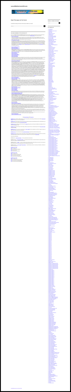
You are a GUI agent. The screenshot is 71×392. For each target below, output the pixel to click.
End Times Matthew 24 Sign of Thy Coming (54, 131)
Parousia (35, 75)
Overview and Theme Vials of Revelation (53, 222)
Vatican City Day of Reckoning (15, 48)
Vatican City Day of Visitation (15, 52)
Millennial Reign (32, 35)
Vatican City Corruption (15, 47)
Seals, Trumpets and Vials (51, 295)
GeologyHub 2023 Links (51, 172)
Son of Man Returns (51, 302)
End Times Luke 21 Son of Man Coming (53, 125)
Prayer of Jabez (50, 229)
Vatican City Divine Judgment (15, 54)
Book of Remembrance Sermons (52, 91)
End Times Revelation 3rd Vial (52, 142)
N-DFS (16, 147)
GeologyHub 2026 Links (51, 174)
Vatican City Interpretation (15, 77)
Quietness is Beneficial (51, 259)
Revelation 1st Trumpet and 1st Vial (53, 263)
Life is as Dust (50, 204)
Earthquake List (50, 116)
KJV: (11, 155)
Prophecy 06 (50, 237)
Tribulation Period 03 (51, 321)
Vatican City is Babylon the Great (16, 78)
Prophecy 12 (50, 242)
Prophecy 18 (50, 247)
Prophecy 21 (50, 250)
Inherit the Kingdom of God (52, 187)
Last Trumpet (50, 203)
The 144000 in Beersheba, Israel (52, 308)
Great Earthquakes (50, 181)
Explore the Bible (50, 159)
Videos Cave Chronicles (51, 359)
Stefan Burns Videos (51, 305)
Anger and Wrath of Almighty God (52, 44)
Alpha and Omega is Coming (52, 41)
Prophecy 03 (50, 234)
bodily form (20, 44)
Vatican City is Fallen (51, 347)
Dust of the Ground (50, 109)
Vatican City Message (14, 86)
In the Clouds (50, 185)
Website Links (50, 371)
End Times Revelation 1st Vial (52, 139)
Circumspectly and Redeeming (52, 98)
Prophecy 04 (50, 235)
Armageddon (50, 57)
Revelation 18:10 (13, 147)
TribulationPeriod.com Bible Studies (53, 326)
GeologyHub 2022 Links (51, 171)
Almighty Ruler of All (51, 40)
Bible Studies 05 (50, 71)
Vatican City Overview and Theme (16, 87)
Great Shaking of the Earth (51, 182)
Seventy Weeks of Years (51, 299)
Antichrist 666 (50, 46)
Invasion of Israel (50, 190)
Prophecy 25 (50, 253)
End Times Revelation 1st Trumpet (52, 138)
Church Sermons (50, 97)
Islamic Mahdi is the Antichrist (52, 194)
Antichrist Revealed (51, 51)
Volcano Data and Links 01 (51, 368)
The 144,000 (50, 307)
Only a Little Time (50, 216)
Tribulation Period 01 (51, 319)
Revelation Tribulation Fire (51, 289)
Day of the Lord (50, 103)
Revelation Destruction (51, 285)
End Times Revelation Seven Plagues (53, 153)
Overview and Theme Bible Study (52, 218)
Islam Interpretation (51, 192)
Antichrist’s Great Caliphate (52, 53)
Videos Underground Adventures (52, 363)
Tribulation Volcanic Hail (51, 324)
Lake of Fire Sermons (51, 200)
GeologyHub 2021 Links (51, 170)
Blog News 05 (50, 86)
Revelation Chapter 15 (51, 282)
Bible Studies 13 (50, 78)
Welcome (49, 373)
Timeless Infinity (50, 315)
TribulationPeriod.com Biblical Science (53, 327)
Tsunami (49, 331)
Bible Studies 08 (50, 74)
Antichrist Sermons (51, 52)
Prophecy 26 (50, 254)
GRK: (11, 148)
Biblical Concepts (50, 80)
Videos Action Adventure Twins (52, 357)
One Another (50, 215)
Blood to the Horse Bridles (51, 88)
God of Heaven (50, 177)
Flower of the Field (50, 165)
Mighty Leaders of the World (52, 208)
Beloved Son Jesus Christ (51, 66)
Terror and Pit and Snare (51, 306)
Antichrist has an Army (51, 48)
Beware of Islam (50, 67)
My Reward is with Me (51, 211)
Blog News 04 (50, 85)
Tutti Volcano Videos (51, 333)
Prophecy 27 (50, 255)
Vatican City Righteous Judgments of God (53, 352)
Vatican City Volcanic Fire (15, 113)
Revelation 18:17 (13, 152)
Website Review (50, 372)
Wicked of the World (51, 376)
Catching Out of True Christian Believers (53, 94)
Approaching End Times (51, 55)
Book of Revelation (50, 92)
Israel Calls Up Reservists (51, 195)
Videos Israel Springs (51, 360)
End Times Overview (51, 136)
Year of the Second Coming (52, 381)
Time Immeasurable (51, 314)
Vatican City (31, 117)
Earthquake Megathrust (51, 117)
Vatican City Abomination (15, 36)
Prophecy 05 (50, 236)
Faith (49, 161)
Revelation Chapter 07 (51, 275)
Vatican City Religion (14, 89)
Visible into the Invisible (51, 364)
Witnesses (49, 377)
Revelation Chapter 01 (51, 270)
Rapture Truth (50, 260)
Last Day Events (50, 201)
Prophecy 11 (50, 241)
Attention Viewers (50, 61)
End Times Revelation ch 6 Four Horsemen (54, 151)
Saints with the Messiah (51, 292)
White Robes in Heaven (51, 374)
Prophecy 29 (50, 257)
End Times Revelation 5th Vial (52, 146)
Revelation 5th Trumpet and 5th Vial (53, 266)
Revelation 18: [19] (13, 133)
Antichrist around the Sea (51, 47)
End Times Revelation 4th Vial (52, 144)
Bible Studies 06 (50, 72)
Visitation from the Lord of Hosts (52, 365)
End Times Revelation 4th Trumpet (53, 143)
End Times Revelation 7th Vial (52, 149)
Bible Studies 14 (50, 79)
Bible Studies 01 (50, 68)
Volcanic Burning (26, 117)
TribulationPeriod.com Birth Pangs (53, 328)
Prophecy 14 (50, 244)
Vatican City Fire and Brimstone (16, 60)
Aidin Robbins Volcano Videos (52, 39)
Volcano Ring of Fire (51, 370)
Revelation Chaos (50, 269)
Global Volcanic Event (51, 175)
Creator (49, 101)
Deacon (49, 104)
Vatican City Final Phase (15, 56)
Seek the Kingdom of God (51, 296)
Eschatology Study (50, 157)
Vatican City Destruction (51, 341)
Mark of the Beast (50, 207)
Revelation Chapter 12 (51, 279)
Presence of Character (51, 230)
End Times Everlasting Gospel (52, 123)
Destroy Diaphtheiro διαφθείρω (52, 105)
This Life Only (50, 311)
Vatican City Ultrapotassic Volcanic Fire (17, 93)
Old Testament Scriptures (51, 214)
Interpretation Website (51, 188)
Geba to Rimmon (50, 169)
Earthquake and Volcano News (52, 114)
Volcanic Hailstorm (51, 366)
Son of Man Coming (51, 301)
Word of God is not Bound (51, 378)
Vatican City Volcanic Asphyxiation (16, 103)
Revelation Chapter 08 (51, 276)
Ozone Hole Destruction (51, 224)
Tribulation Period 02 (51, 320)
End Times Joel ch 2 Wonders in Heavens (53, 124)
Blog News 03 (50, 84)
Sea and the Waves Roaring (52, 294)
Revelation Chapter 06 (51, 274)
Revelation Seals (50, 287)
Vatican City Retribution (15, 90)
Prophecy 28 (50, 256)
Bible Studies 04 (50, 70)
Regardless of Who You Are (52, 261)
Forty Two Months (50, 166)
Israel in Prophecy (50, 197)
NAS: (11, 149)
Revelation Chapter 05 (51, 273)
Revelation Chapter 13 (51, 280)
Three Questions (50, 313)
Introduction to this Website (52, 189)
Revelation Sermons (51, 288)
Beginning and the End (51, 65)
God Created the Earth (51, 176)
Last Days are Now (50, 202)
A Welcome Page (50, 35)
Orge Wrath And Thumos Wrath (52, 217)
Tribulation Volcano (51, 325)
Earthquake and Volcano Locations (53, 113)
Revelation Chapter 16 (51, 283)
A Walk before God (50, 34)
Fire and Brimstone (51, 162)
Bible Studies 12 (50, 77)
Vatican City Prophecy (14, 88)
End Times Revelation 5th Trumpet (53, 145)
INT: (11, 156)
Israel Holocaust (50, 196)
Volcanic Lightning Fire (51, 367)
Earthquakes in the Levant (51, 120)
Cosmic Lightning (50, 100)
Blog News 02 (50, 83)
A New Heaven (50, 31)
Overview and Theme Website (52, 223)
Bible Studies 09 (50, 75)
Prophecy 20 (50, 249)
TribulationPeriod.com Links (52, 329)
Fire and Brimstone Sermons (52, 163)
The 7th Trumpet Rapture (51, 309)
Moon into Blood (50, 209)
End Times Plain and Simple (52, 137)
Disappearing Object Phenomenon (52, 107)
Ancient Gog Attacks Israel (51, 42)
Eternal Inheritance (51, 158)
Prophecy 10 (50, 240)
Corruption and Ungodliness (52, 99)
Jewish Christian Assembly (51, 198)
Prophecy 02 (50, 233)
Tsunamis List (50, 332)
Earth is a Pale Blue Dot (51, 110)
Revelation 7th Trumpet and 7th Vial (53, 268)
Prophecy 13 (50, 243)
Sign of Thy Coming (51, 300)
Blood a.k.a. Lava (50, 87)
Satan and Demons (50, 293)
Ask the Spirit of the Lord (51, 59)
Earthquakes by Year (51, 118)
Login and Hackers (50, 205)
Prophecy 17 (50, 246)
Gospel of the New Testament (52, 179)
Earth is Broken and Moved (52, 111)
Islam (49, 191)
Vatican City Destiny (51, 340)
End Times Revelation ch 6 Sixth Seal (53, 152)
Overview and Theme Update (52, 221)
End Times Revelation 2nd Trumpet (53, 140)
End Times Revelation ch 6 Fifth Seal (53, 150)
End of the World (50, 122)
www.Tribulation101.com (51, 380)
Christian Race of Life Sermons (52, 96)
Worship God (50, 379)
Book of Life (50, 90)
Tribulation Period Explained (52, 322)
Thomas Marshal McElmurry (52, 312)
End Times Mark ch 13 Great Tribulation (53, 129)
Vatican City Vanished (14, 102)
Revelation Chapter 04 (51, 272)
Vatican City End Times (15, 55)
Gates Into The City (50, 168)
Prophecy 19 (50, 248)
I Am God (49, 184)
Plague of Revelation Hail (51, 228)
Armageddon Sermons (51, 58)
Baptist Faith (50, 64)
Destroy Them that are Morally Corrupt (53, 106)
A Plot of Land (50, 32)
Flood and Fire (50, 164)
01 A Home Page (50, 29)
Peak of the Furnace (51, 227)
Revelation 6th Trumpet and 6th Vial (53, 267)
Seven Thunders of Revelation (52, 298)
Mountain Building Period (51, 210)
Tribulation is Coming (51, 318)
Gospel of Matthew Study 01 (52, 178)
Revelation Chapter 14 (51, 281)
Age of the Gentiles (50, 38)
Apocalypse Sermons (51, 54)
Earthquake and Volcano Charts (52, 112)
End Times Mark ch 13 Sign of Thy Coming (54, 130)
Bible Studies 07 (50, 73)
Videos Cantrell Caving (51, 358)
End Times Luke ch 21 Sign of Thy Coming (53, 127)
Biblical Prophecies (50, 81)
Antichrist (49, 45)
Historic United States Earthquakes (53, 183)
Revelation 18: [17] (13, 129)
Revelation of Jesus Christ (51, 286)
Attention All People (51, 60)
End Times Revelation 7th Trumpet (53, 148)
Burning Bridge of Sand (51, 93)
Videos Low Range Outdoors (52, 361)
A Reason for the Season (51, 33)
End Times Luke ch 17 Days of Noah (53, 126)
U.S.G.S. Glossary (50, 334)
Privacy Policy (50, 231)
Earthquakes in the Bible (51, 119)
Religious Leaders (50, 262)
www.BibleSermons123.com (19, 6)
